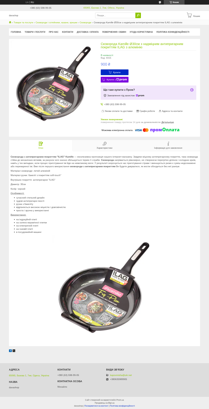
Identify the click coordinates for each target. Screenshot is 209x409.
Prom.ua (120, 400)
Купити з (111, 79)
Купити (117, 72)
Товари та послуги (23, 22)
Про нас (53, 32)
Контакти (67, 32)
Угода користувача (141, 32)
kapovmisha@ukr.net (121, 375)
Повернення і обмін (114, 32)
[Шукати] (138, 15)
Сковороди (85, 22)
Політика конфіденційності (172, 32)
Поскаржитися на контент (96, 406)
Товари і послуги (35, 32)
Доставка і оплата (88, 32)
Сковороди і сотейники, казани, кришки (56, 22)
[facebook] (10, 351)
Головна (16, 32)
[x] (14, 351)
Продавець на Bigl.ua (104, 403)
